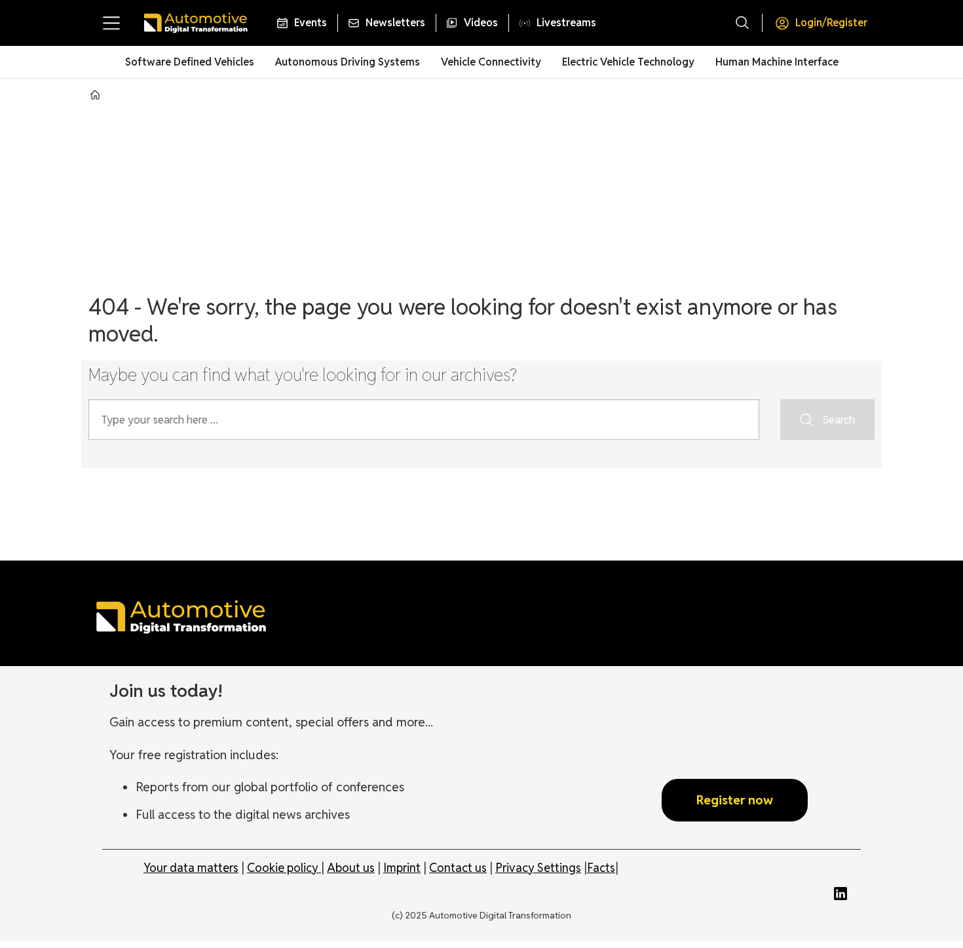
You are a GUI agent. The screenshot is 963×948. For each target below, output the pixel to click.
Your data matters (190, 867)
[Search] (742, 23)
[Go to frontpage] (195, 23)
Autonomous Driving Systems (347, 62)
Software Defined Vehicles (189, 62)
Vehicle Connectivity (491, 62)
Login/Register (831, 23)
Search (838, 419)
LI (844, 893)
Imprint (402, 867)
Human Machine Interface (777, 62)
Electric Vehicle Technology (628, 62)
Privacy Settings (538, 867)
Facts (601, 867)
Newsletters (395, 23)
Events (310, 23)
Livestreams (566, 23)
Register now (734, 800)
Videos (481, 23)
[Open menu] (111, 23)
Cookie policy (284, 867)
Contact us (458, 867)
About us (351, 867)
